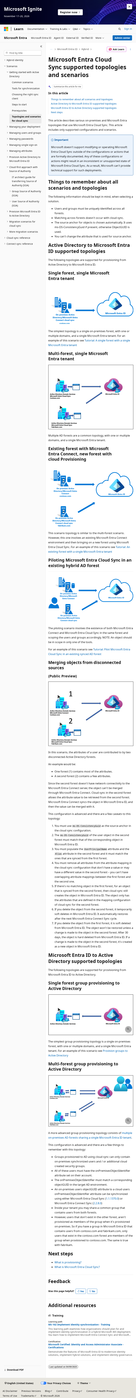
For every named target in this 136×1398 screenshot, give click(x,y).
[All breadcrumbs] (51, 49)
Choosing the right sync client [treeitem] (25, 96)
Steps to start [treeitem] (19, 104)
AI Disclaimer (10, 1391)
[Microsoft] (6, 29)
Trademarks (27, 1395)
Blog (47, 1391)
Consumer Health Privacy (100, 1391)
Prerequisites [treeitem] (19, 110)
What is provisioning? (68, 1262)
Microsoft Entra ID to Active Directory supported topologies (84, 108)
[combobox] (22, 53)
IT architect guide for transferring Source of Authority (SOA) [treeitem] (24, 181)
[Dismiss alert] (129, 6)
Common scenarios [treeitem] (22, 82)
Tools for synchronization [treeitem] (26, 88)
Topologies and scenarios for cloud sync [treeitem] (26, 118)
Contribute (62, 1391)
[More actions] (130, 49)
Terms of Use (10, 1395)
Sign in (128, 28)
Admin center (122, 37)
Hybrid (85, 49)
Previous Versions (31, 1391)
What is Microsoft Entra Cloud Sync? (77, 1267)
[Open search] (119, 29)
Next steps (57, 112)
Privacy (76, 1391)
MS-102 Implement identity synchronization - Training (79, 1324)
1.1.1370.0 (112, 1198)
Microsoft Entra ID (67, 49)
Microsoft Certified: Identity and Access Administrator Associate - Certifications (86, 1346)
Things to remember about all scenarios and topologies (82, 99)
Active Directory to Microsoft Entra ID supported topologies (84, 103)
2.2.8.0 (97, 1203)
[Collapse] (41, 46)
